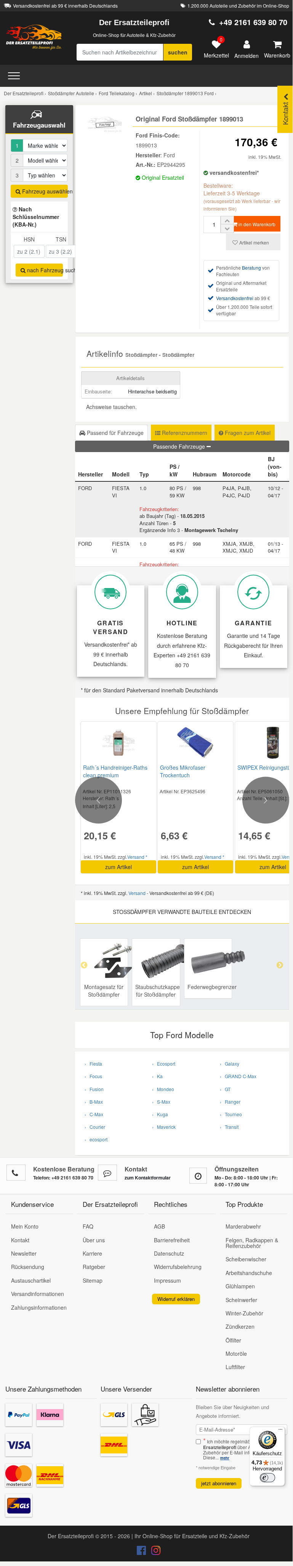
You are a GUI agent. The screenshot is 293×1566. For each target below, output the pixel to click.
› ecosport (96, 1139)
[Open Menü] (13, 76)
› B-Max (94, 1101)
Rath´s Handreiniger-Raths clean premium (115, 771)
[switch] (267, 1477)
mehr (224, 1458)
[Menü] (280, 1431)
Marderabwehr (243, 1226)
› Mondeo (163, 1089)
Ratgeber (94, 1266)
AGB (159, 1226)
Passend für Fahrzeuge (114, 432)
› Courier (95, 1126)
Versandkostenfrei (234, 298)
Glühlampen (240, 1286)
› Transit (229, 1126)
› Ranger (230, 1101)
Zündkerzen (240, 1326)
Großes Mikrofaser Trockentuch (182, 771)
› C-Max (94, 1114)
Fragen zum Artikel (247, 432)
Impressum (167, 1280)
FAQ (88, 1226)
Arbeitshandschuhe (249, 1273)
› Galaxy (229, 1063)
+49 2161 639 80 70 (253, 21)
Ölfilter (233, 1340)
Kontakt (20, 1240)
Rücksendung (27, 1266)
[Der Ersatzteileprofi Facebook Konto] (142, 1552)
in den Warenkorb (256, 224)
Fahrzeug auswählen (44, 191)
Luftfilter (235, 1367)
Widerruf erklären (176, 1298)
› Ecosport (163, 1063)
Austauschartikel (31, 1280)
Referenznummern (183, 432)
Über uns (94, 1240)
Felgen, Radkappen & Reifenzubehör (252, 1243)
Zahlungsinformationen (39, 1307)
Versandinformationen (37, 1294)
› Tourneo (231, 1114)
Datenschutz (169, 1253)
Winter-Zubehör (244, 1313)
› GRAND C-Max (238, 1076)
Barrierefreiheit (172, 1240)
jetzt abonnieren (218, 1483)
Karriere (92, 1253)
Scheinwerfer (241, 1300)
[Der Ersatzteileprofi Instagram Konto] (153, 1552)
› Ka (157, 1076)
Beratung (251, 267)
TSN (61, 239)
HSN (29, 239)
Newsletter (24, 1253)
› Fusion (94, 1089)
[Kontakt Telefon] (16, 1173)
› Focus (93, 1076)
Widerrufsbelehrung (178, 1266)
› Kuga (160, 1114)
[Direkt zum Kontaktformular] (107, 1173)
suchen (177, 52)
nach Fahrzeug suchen (44, 270)
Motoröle (236, 1353)
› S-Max (161, 1101)
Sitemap (92, 1280)
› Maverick (164, 1126)
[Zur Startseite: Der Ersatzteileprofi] (33, 37)
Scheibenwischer (246, 1259)
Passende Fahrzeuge (180, 446)
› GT (225, 1089)
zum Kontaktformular (148, 1177)
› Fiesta (93, 1063)
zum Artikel (118, 867)
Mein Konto (24, 1226)
